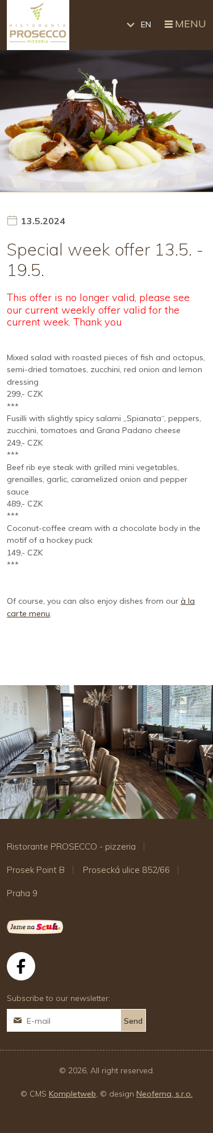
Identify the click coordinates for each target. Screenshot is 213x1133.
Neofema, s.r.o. (164, 1094)
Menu (190, 24)
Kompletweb (72, 1094)
